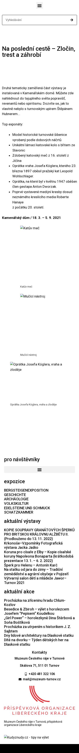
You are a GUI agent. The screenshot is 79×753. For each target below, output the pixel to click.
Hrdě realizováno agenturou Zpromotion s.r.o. (39, 748)
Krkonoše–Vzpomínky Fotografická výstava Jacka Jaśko (33, 545)
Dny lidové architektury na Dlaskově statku (39, 635)
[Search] (72, 20)
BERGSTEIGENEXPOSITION (26, 490)
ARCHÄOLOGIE (16, 499)
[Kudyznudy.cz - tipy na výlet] (26, 737)
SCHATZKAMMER (18, 512)
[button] (39, 5)
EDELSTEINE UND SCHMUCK (27, 508)
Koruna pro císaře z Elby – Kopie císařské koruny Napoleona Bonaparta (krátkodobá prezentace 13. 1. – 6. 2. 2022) (38, 556)
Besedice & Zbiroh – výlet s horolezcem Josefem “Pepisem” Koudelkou (36, 611)
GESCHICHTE (15, 495)
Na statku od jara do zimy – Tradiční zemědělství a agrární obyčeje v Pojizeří (36, 571)
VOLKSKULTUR (16, 503)
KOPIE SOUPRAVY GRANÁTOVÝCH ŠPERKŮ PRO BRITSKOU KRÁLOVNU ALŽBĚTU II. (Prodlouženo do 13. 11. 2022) (39, 534)
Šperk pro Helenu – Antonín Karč (30, 565)
